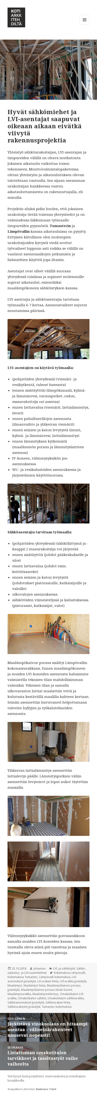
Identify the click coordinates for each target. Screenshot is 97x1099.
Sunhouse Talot (46, 1089)
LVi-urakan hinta (47, 981)
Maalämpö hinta (34, 985)
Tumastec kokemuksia (57, 1007)
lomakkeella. (16, 1080)
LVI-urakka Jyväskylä (73, 981)
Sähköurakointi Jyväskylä (24, 1007)
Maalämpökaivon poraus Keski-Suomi (46, 990)
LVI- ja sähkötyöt (64, 968)
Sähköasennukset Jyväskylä (26, 1002)
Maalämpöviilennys (45, 994)
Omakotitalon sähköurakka (66, 998)
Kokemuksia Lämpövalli (69, 973)
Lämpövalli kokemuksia (54, 977)
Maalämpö (15, 985)
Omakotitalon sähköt (32, 998)
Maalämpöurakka (19, 994)
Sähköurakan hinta (57, 1002)
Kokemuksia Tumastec (23, 977)
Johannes (39, 968)
